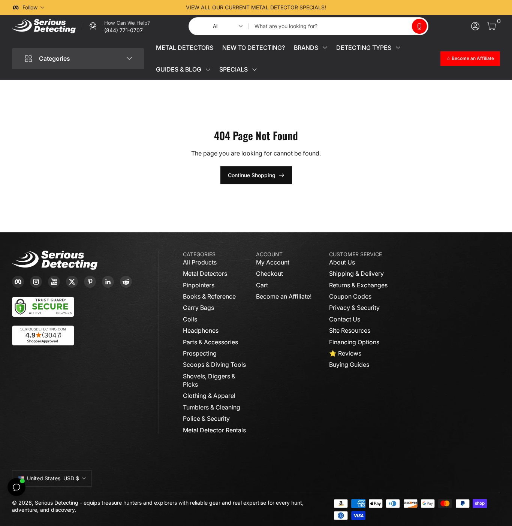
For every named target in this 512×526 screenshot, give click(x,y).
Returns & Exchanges (358, 285)
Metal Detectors (205, 273)
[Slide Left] (142, 7)
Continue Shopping (251, 175)
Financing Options (354, 342)
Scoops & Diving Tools (214, 364)
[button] (419, 26)
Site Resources (349, 330)
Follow (29, 7)
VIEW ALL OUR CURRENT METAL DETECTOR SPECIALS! (256, 7)
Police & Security (206, 418)
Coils (190, 319)
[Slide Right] (370, 7)
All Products (200, 262)
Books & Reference (209, 296)
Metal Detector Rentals (214, 430)
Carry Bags (198, 307)
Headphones (201, 330)
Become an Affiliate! (283, 296)
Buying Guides (349, 364)
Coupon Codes (350, 296)
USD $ (53, 478)
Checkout (269, 273)
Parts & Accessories (210, 342)
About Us (342, 262)
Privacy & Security (354, 307)
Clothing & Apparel (209, 395)
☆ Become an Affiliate (470, 58)
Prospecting (200, 353)
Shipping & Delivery (356, 273)
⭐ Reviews (345, 353)
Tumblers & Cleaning (211, 407)
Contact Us (344, 319)
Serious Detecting (56, 502)
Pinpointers (198, 285)
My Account (272, 262)
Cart (262, 285)
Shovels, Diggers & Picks (209, 380)
